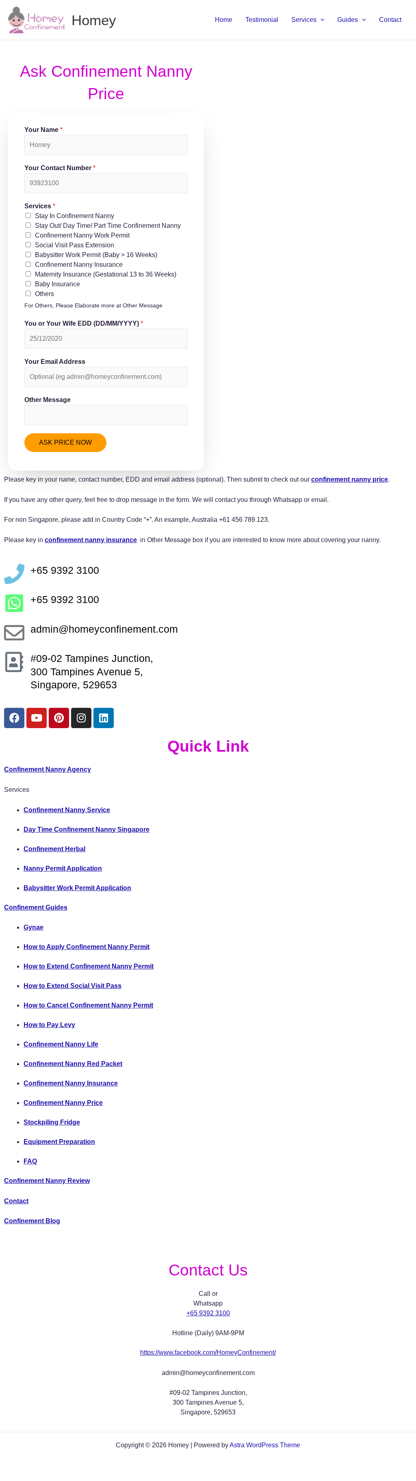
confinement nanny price (349, 479)
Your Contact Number (59, 167)
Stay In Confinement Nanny (74, 215)
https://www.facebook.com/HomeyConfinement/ (208, 1352)
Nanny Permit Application (63, 868)
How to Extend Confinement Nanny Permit (89, 966)
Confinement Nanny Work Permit (82, 235)
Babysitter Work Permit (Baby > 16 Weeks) (96, 254)
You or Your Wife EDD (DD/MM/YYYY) (83, 323)
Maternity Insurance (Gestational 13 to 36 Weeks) (105, 274)
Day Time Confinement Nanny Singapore (87, 829)
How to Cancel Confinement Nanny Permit (88, 1005)
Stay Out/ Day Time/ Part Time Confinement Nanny (108, 225)
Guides (347, 19)
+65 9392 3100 (208, 1313)
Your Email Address (54, 361)
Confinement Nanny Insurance (79, 264)
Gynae (33, 927)
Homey (94, 20)
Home (223, 19)
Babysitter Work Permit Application (77, 887)
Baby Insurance (57, 284)
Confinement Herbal (54, 848)
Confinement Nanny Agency (47, 769)
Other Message (47, 399)
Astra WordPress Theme (265, 1445)
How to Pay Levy (49, 1024)
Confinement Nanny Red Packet (73, 1063)
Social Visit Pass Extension (74, 245)
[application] (320, 20)
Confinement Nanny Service (67, 809)
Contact (390, 19)
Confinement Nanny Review (47, 1180)
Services (303, 19)
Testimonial (261, 19)
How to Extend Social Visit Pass (72, 985)
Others (44, 293)
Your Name (43, 129)
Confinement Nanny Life (61, 1044)
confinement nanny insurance (91, 539)
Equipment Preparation (59, 1141)
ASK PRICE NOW (65, 442)
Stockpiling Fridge (52, 1122)
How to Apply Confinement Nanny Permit (87, 946)
